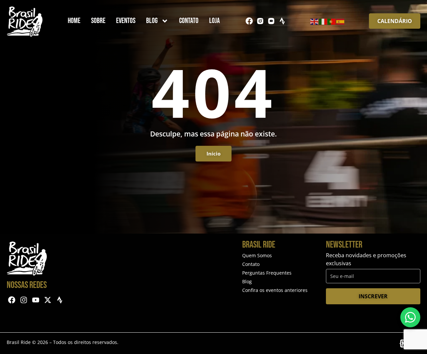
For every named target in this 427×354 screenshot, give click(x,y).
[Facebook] (249, 21)
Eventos (125, 20)
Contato (188, 20)
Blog (152, 20)
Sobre (98, 20)
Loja (214, 20)
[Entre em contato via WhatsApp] (410, 317)
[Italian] (323, 21)
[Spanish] (340, 21)
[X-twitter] (47, 300)
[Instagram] (24, 300)
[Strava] (282, 21)
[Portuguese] (332, 21)
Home (74, 20)
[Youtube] (36, 300)
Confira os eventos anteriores (275, 290)
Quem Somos (257, 255)
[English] (314, 21)
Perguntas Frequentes (267, 273)
